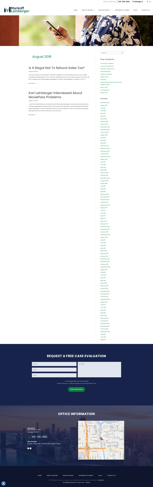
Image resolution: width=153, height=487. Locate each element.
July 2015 (103, 272)
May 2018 (103, 189)
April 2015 (103, 280)
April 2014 (103, 313)
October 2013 (104, 329)
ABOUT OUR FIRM (52, 475)
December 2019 (104, 148)
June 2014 (103, 307)
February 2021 (104, 121)
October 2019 (104, 154)
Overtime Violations (106, 74)
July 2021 (102, 108)
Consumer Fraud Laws (106, 66)
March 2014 (103, 315)
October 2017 (104, 202)
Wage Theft (104, 93)
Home (40, 475)
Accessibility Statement (69, 482)
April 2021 (103, 116)
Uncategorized (104, 90)
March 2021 (103, 119)
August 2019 (103, 159)
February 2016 (104, 253)
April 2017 (103, 218)
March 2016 (103, 251)
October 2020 (104, 132)
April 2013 (103, 340)
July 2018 (102, 186)
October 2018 (104, 181)
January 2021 (104, 124)
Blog (100, 475)
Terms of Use (80, 482)
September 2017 (105, 205)
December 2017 (104, 197)
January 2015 (104, 288)
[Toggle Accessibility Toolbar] (3, 483)
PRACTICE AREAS (68, 475)
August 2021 (103, 105)
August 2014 (103, 302)
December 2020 (105, 127)
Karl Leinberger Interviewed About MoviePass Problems (55, 95)
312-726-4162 (124, 1)
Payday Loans (104, 77)
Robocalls (103, 79)
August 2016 (103, 237)
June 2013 (103, 337)
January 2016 (104, 256)
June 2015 (103, 275)
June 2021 (103, 111)
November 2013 (104, 326)
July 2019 (102, 162)
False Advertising (105, 71)
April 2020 (103, 143)
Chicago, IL (138, 1)
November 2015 (104, 261)
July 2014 (103, 304)
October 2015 (104, 264)
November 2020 (105, 129)
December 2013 (104, 323)
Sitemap (87, 482)
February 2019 (104, 173)
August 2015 (103, 270)
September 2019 (105, 156)
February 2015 (104, 286)
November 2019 (104, 151)
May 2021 (103, 113)
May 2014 (103, 310)
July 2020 (103, 137)
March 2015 (103, 283)
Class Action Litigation (107, 63)
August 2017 (103, 207)
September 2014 (105, 299)
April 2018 (103, 191)
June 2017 (103, 213)
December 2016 (104, 226)
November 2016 (104, 229)
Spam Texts (103, 87)
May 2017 (103, 216)
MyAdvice (101, 480)
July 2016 (102, 240)
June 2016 (103, 243)
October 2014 (104, 296)
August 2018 (103, 183)
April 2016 (103, 248)
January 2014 (104, 321)
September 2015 (105, 267)
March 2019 (103, 170)
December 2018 (104, 178)
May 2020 (103, 140)
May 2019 (103, 167)
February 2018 (104, 194)
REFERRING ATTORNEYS (86, 475)
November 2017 (104, 199)
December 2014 (105, 291)
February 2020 (104, 146)
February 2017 (104, 224)
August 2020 (104, 135)
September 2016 (105, 234)
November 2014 (104, 294)
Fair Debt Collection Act (107, 69)
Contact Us (111, 475)
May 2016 (103, 245)
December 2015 (105, 259)
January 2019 (104, 175)
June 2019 (103, 164)
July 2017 (102, 210)
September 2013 (105, 331)
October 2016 (104, 232)
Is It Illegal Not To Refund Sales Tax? (57, 68)
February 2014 (104, 318)
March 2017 (103, 221)
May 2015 (103, 278)
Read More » (32, 83)
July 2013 (102, 334)
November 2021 (104, 102)
